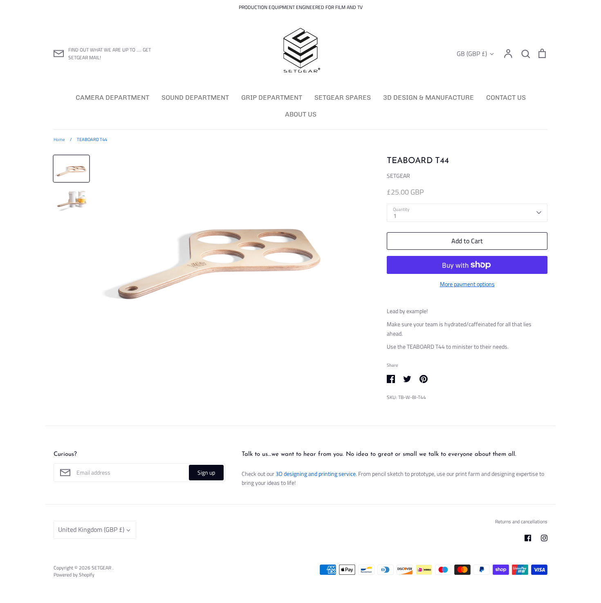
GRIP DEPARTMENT (271, 97)
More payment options (467, 284)
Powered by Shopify (74, 574)
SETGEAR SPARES (342, 97)
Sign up (206, 472)
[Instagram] (544, 538)
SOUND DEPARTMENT (195, 97)
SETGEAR (398, 175)
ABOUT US (300, 114)
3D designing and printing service (316, 473)
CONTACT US (506, 97)
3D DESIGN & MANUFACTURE (428, 97)
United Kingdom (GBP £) (91, 529)
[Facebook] (528, 538)
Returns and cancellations (521, 521)
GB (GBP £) (472, 53)
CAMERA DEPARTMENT (112, 97)
